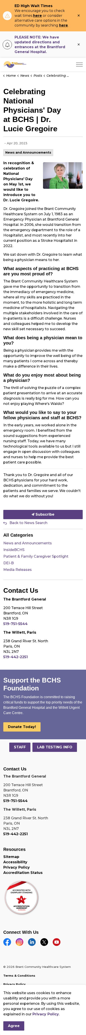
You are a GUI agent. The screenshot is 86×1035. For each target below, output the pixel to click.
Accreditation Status (23, 873)
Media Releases (17, 570)
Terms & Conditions (19, 975)
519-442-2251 (15, 657)
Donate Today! (22, 727)
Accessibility (15, 862)
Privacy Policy (16, 867)
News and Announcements (28, 152)
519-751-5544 (15, 624)
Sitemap (11, 857)
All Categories (18, 535)
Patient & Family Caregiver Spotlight (35, 556)
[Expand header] (79, 64)
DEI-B (8, 563)
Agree (14, 1026)
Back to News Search (28, 523)
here (37, 15)
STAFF (20, 747)
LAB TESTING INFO (54, 747)
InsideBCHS (13, 550)
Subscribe (44, 514)
